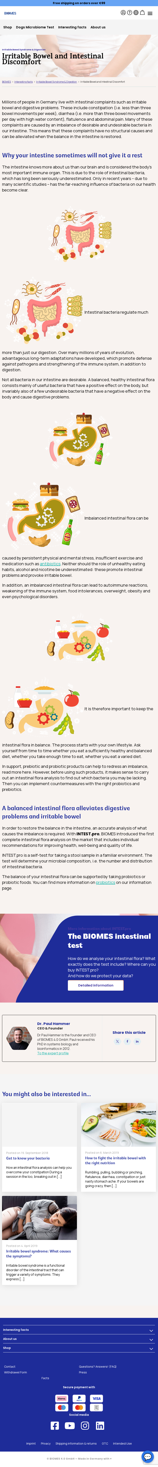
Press (83, 1372)
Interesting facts (16, 1330)
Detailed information (95, 985)
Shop (7, 1348)
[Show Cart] (142, 12)
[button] (117, 1041)
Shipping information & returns (76, 1443)
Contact (9, 1366)
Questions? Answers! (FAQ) (98, 1366)
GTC (105, 1443)
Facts (45, 1378)
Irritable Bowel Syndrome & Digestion (23, 49)
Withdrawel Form (15, 1372)
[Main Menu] (150, 13)
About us (10, 1339)
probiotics (105, 882)
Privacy (45, 1443)
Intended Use (122, 1443)
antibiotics (50, 563)
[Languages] (136, 12)
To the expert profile (53, 1053)
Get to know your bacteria (28, 1159)
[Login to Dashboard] (123, 12)
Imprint (31, 1443)
